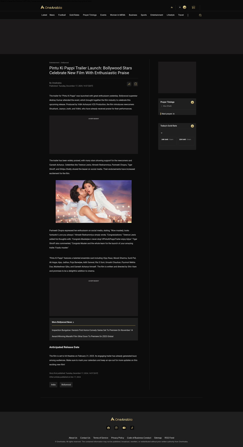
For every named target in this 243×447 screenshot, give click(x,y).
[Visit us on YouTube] (124, 428)
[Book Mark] (135, 84)
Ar (172, 7)
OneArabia (51, 9)
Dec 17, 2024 (76, 377)
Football (62, 15)
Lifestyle (170, 15)
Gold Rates (74, 15)
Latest (44, 15)
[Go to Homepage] (121, 419)
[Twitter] (133, 94)
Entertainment (156, 15)
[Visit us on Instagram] (116, 428)
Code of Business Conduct (139, 438)
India (53, 384)
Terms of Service (100, 438)
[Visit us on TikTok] (132, 428)
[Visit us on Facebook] (108, 428)
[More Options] (187, 15)
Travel (181, 15)
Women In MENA (117, 15)
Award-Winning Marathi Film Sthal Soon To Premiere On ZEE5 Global (82, 336)
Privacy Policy (117, 438)
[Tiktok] (151, 94)
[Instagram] (145, 94)
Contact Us (85, 438)
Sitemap (158, 438)
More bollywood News (62, 322)
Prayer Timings (90, 15)
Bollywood (65, 63)
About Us (73, 438)
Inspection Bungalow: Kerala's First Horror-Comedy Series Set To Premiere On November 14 (92, 330)
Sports (144, 15)
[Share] (129, 84)
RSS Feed (169, 438)
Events (103, 15)
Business (133, 15)
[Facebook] (139, 94)
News (52, 15)
